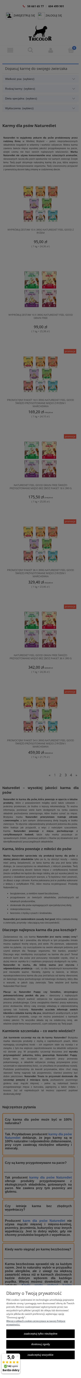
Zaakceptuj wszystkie (40, 1354)
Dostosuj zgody (40, 1344)
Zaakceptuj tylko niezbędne (40, 1333)
